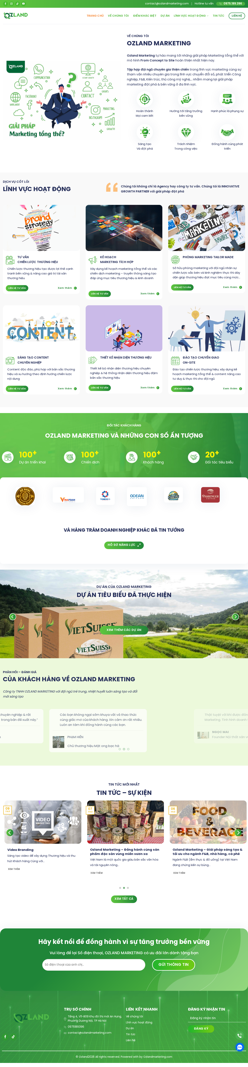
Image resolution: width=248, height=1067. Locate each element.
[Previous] (9, 830)
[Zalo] (239, 1047)
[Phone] (239, 1035)
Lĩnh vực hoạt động (190, 15)
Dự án (130, 1026)
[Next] (238, 830)
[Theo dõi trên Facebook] (5, 4)
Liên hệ (237, 15)
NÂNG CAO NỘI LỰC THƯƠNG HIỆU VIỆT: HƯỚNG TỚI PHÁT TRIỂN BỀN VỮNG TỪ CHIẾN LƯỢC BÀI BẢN (80, 851)
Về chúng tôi (118, 15)
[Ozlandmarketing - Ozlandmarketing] (41, 16)
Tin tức (218, 15)
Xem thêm (216, 875)
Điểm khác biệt (144, 15)
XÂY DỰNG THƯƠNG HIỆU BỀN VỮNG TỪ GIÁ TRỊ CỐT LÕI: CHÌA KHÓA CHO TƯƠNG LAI (161, 849)
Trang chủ (95, 15)
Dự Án (165, 15)
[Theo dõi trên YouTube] (23, 4)
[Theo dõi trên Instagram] (11, 4)
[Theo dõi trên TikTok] (17, 4)
